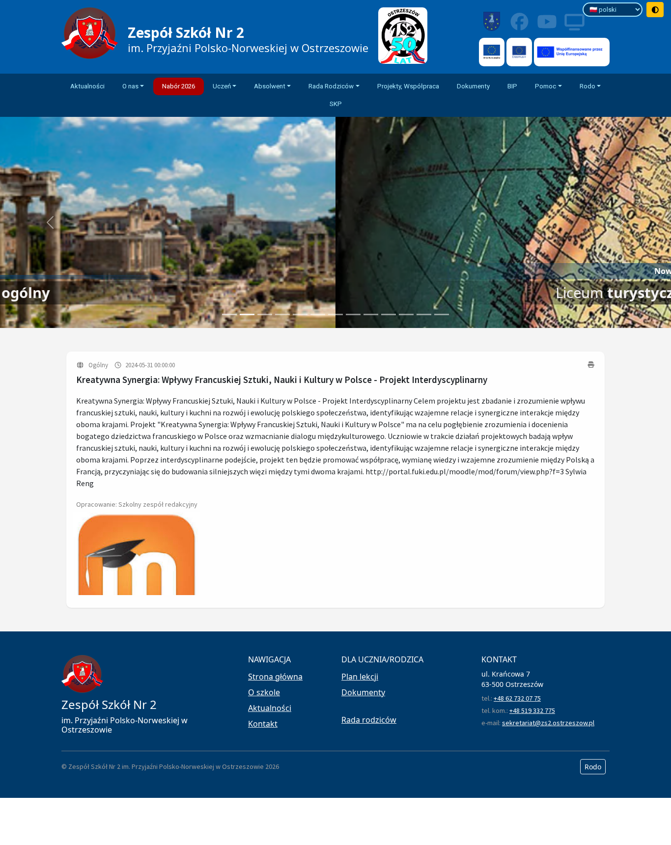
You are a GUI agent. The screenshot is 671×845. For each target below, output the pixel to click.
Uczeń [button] (222, 86)
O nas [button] (130, 86)
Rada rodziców (368, 719)
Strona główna (275, 676)
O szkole (264, 692)
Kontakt (263, 723)
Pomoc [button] (545, 86)
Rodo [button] (587, 86)
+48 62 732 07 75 (517, 698)
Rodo (593, 766)
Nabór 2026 (178, 86)
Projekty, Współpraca (408, 86)
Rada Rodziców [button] (331, 86)
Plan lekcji (359, 676)
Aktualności (87, 86)
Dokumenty (473, 86)
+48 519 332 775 (532, 710)
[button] (50, 222)
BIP (512, 86)
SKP (336, 104)
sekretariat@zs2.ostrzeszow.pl (548, 722)
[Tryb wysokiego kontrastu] (655, 9)
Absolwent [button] (269, 86)
